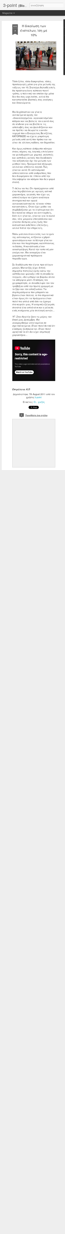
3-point (38, 397)
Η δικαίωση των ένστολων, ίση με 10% (33, 30)
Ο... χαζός (39, 401)
